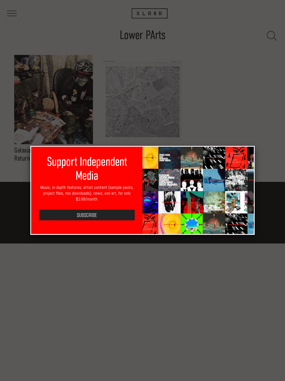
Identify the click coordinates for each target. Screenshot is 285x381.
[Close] (255, 146)
